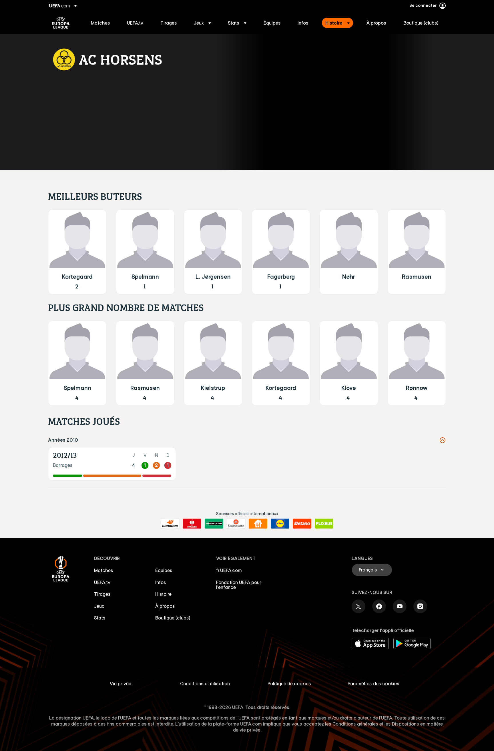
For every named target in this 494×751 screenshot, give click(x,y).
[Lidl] (280, 524)
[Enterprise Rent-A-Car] (214, 524)
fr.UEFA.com (229, 570)
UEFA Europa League (60, 23)
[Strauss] (192, 524)
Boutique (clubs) (172, 617)
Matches (103, 570)
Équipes (163, 570)
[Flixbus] (324, 524)
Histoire (163, 594)
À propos (165, 606)
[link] (100, 22)
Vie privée (120, 683)
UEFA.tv (102, 582)
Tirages (102, 594)
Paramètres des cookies (373, 683)
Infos (160, 582)
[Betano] (302, 524)
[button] (202, 22)
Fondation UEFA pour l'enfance (238, 585)
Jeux (99, 606)
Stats (99, 617)
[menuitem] (101, 22)
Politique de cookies (289, 683)
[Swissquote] (236, 524)
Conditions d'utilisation (205, 683)
